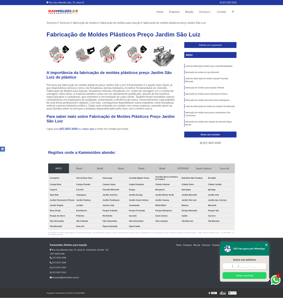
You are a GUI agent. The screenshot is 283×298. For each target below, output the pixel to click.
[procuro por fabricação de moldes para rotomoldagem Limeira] (59, 54)
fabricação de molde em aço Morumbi (202, 72)
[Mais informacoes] (232, 12)
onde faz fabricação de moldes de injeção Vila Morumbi (210, 106)
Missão (189, 11)
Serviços (204, 11)
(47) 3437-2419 (229, 2)
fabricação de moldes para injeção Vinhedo (204, 88)
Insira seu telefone (244, 259)
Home (159, 11)
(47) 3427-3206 (59, 263)
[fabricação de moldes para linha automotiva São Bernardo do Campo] (162, 54)
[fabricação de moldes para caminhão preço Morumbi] (85, 54)
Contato (221, 11)
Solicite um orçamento (210, 45)
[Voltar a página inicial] (63, 12)
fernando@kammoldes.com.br (65, 277)
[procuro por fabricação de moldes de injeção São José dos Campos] (110, 54)
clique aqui (88, 128)
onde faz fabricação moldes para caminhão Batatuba (208, 66)
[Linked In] (2, 149)
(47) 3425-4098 (59, 258)
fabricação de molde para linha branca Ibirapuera (207, 100)
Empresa (174, 11)
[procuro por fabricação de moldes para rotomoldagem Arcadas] (136, 54)
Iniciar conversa (244, 275)
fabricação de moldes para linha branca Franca (206, 94)
